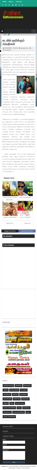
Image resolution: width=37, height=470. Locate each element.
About (11, 1)
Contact (19, 1)
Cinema (6, 390)
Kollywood (23, 394)
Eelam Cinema (14, 390)
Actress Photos (8, 385)
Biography (18, 385)
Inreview (15, 394)
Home (4, 1)
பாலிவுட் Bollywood (18, 412)
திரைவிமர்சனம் (24, 48)
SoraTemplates (12, 468)
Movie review (7, 399)
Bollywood (27, 385)
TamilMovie (25, 399)
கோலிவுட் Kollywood (9, 407)
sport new (17, 399)
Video (11, 403)
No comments (7, 50)
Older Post (27, 223)
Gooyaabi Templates (31, 466)
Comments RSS (25, 468)
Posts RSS (18, 468)
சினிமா (19, 407)
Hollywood (7, 394)
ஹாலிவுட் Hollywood (9, 416)
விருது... (28, 412)
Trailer (6, 403)
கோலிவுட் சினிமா (20, 403)
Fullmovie (24, 390)
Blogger (17, 466)
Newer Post (10, 223)
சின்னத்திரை (26, 407)
